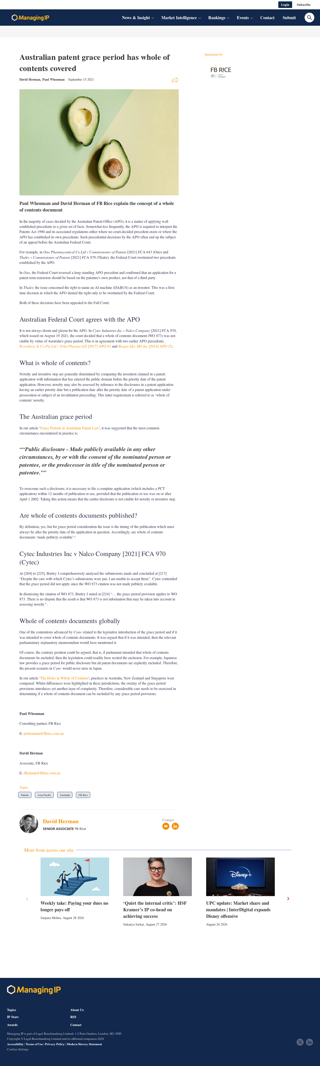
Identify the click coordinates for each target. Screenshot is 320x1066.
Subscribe (304, 4)
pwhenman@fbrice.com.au (44, 733)
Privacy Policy (55, 1044)
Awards (12, 1025)
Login (285, 4)
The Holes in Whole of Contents (64, 677)
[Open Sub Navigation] (152, 17)
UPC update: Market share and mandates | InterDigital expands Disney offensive (238, 909)
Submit (289, 17)
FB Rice (83, 795)
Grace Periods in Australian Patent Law (69, 427)
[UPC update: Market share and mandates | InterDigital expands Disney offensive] (240, 877)
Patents (25, 795)
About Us (77, 1009)
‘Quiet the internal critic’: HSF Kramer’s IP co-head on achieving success (155, 909)
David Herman (60, 821)
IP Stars (13, 1017)
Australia (65, 795)
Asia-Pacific (44, 795)
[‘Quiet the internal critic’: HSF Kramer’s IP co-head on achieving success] (157, 877)
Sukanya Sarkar (133, 924)
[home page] (30, 17)
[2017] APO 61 (65, 346)
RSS (73, 1017)
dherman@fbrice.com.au (42, 772)
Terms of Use (34, 1044)
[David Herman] (31, 824)
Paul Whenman (53, 79)
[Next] (288, 898)
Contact (267, 17)
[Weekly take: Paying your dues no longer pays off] (75, 877)
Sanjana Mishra (51, 917)
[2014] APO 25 (145, 346)
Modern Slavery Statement (84, 1044)
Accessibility (15, 1044)
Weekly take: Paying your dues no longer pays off (74, 906)
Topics (11, 1009)
